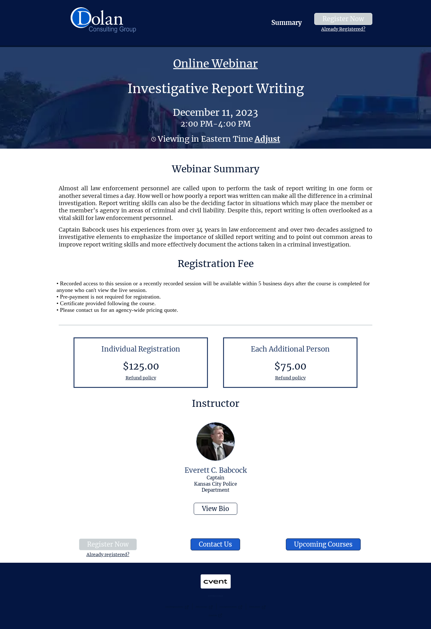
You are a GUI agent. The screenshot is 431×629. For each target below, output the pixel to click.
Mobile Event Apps (201, 606)
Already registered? (107, 554)
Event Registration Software (228, 606)
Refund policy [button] (141, 378)
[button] (266, 139)
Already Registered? (343, 29)
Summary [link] (286, 23)
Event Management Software (174, 606)
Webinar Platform (254, 606)
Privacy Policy (213, 615)
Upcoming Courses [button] (323, 544)
